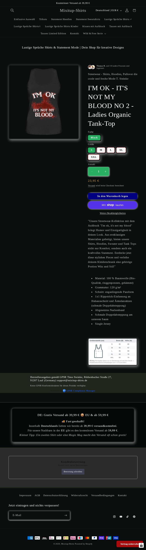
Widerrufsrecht (79, 495)
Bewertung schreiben (73, 472)
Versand (91, 185)
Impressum (25, 495)
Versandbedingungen (102, 495)
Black (94, 137)
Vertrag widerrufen (129, 544)
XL (121, 150)
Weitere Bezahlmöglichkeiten (113, 213)
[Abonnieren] (65, 515)
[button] (12, 10)
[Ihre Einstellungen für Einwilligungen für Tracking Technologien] (141, 545)
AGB (37, 495)
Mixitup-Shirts (67, 544)
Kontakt (122, 495)
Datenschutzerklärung (55, 495)
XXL (94, 157)
